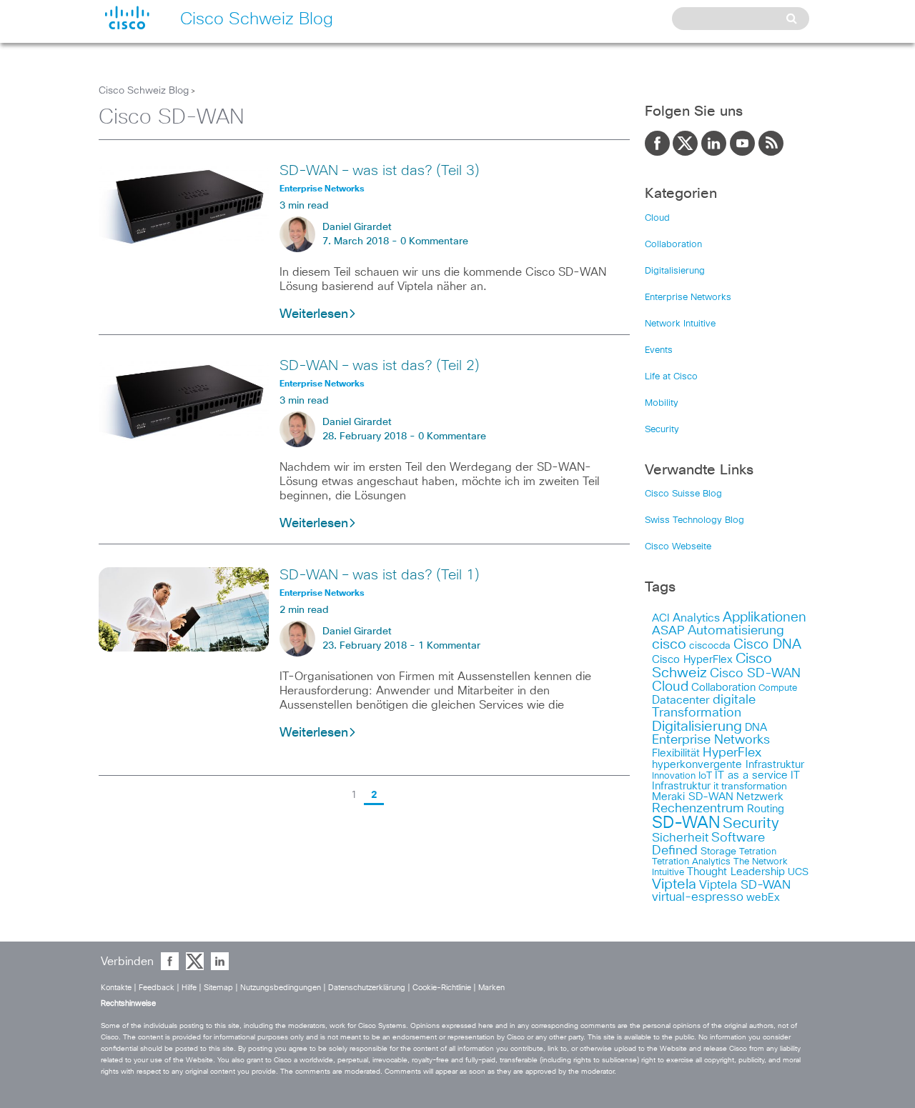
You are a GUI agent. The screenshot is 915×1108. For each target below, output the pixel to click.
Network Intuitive (680, 324)
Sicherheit (680, 838)
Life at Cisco (671, 376)
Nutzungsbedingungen (281, 988)
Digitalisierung (675, 271)
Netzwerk (759, 797)
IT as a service (751, 775)
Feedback (158, 988)
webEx (763, 897)
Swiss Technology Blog (694, 520)
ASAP (668, 631)
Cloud (657, 218)
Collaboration (673, 244)
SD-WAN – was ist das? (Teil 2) (380, 366)
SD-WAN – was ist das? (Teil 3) (380, 171)
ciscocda (710, 646)
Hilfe (190, 988)
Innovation (674, 776)
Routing (765, 809)
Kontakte (117, 988)
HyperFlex (732, 753)
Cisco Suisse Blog (683, 494)
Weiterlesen (314, 314)
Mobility (661, 403)
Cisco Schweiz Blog (144, 91)
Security (662, 429)
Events (659, 350)
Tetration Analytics (691, 862)
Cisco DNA (767, 645)
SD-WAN (686, 823)
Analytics (696, 618)
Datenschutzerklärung (367, 988)
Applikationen (764, 617)
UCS (798, 872)
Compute (777, 688)
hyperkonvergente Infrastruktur (728, 764)
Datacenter (681, 700)
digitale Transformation (704, 706)
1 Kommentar (449, 646)
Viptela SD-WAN (745, 885)
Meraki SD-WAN (692, 797)
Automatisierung (736, 630)
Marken (491, 988)
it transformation (750, 787)
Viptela (674, 884)
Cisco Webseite (678, 546)
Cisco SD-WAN (755, 673)
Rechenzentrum (698, 808)
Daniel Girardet (357, 227)
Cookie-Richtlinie (442, 988)
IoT (705, 776)
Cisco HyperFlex (692, 659)
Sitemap (219, 988)
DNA (756, 727)
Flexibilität (676, 753)
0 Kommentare (434, 241)
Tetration (757, 852)
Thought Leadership (736, 872)
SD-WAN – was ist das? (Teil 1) (380, 575)
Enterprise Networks (688, 297)
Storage (718, 852)
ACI (661, 618)
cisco (669, 644)
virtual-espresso (697, 898)
